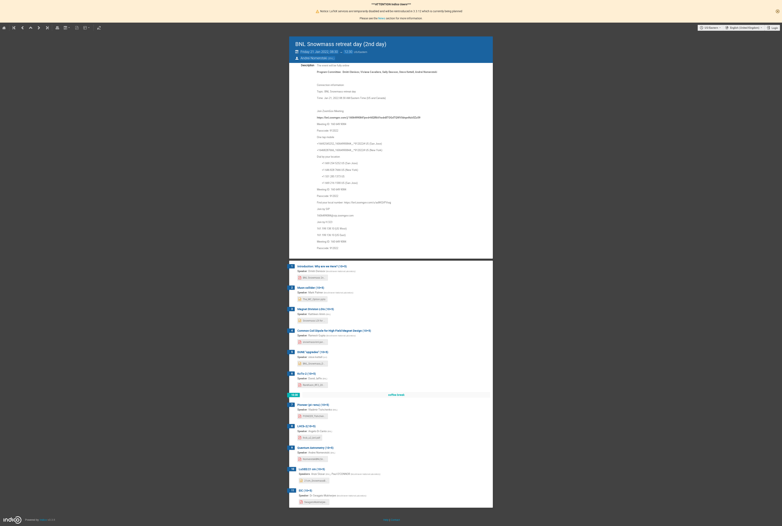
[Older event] (23, 28)
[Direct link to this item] (349, 266)
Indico (43, 520)
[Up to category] (31, 28)
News (381, 18)
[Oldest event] (14, 28)
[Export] (67, 28)
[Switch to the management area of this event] (99, 28)
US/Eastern (711, 28)
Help (386, 520)
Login (775, 28)
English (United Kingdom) (744, 28)
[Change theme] (87, 28)
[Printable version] (57, 28)
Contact (395, 520)
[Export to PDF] (77, 28)
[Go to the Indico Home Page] (4, 28)
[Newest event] (47, 28)
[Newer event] (39, 28)
